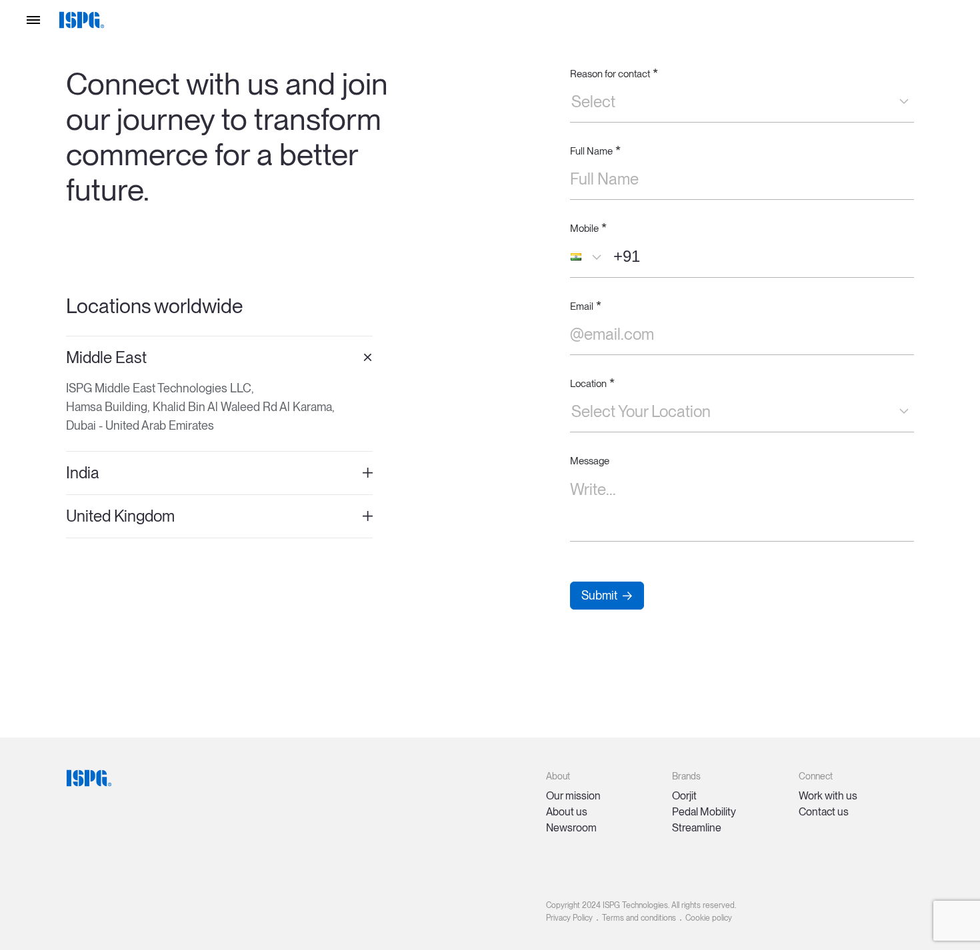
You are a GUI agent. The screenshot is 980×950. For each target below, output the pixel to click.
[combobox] (571, 102)
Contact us (824, 811)
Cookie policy (708, 918)
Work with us (828, 795)
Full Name (595, 151)
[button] (589, 256)
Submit (599, 595)
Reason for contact (614, 74)
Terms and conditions (639, 918)
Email (585, 306)
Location (592, 383)
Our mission (573, 795)
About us (566, 811)
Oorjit (684, 795)
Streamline (696, 827)
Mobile (588, 228)
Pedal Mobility (704, 811)
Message (589, 461)
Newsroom (571, 827)
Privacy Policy (569, 918)
